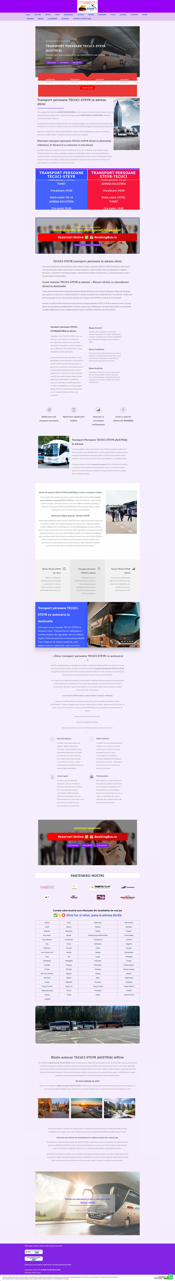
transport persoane (98, 464)
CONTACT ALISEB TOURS (82, 18)
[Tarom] (127, 887)
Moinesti (97, 961)
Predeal (98, 969)
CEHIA (57, 14)
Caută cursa (87, 88)
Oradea (47, 965)
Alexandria (129, 922)
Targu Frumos (47, 986)
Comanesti (69, 939)
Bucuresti (47, 935)
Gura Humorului (47, 952)
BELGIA (48, 14)
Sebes (69, 978)
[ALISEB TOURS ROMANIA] (127, 897)
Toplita (129, 990)
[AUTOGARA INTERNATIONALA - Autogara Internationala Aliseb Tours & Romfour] (87, 6)
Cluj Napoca (47, 939)
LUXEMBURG (52, 18)
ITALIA (113, 14)
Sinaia (47, 982)
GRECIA (41, 18)
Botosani (68, 931)
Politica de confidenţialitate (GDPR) (57, 1264)
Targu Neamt (129, 986)
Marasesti (47, 961)
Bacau (69, 927)
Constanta (98, 939)
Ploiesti (69, 969)
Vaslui (98, 995)
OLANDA (123, 14)
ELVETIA (81, 14)
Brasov (129, 931)
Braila (98, 931)
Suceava (98, 982)
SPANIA (145, 14)
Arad (47, 927)
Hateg (97, 952)
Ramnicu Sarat (129, 969)
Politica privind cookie (33, 1264)
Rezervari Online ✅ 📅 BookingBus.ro (87, 237)
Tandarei (129, 982)
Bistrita (47, 931)
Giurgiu (129, 948)
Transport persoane (52, 608)
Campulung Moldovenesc (98, 935)
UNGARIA (30, 18)
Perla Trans (36, 1272)
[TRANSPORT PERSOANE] (47, 897)
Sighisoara (129, 978)
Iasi (69, 956)
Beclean (129, 927)
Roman (129, 973)
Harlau (68, 952)
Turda (69, 995)
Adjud (47, 922)
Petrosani (98, 965)
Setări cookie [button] (158, 1278)
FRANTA (91, 14)
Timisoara (98, 990)
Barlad (97, 927)
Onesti (129, 961)
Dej (47, 944)
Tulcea (47, 995)
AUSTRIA (37, 14)
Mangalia (129, 956)
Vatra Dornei (129, 995)
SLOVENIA (134, 14)
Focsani (69, 948)
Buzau (68, 935)
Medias (47, 999)
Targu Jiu (68, 986)
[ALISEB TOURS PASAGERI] (100, 897)
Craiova (129, 939)
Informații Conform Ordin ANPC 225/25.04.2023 (43, 1246)
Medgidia (69, 961)
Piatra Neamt (129, 965)
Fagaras (129, 944)
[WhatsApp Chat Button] (170, 1276)
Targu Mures (98, 986)
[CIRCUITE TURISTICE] (101, 887)
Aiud (69, 922)
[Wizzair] (47, 887)
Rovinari (47, 978)
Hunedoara (129, 952)
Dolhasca (97, 944)
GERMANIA (102, 14)
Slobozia (69, 982)
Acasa (28, 14)
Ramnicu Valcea (47, 973)
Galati (98, 948)
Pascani (69, 965)
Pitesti (47, 969)
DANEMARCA (68, 14)
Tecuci (68, 990)
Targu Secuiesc (47, 990)
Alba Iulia (97, 922)
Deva (69, 944)
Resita (97, 973)
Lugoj (98, 956)
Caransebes (128, 935)
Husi (47, 956)
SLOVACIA (65, 18)
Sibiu (98, 978)
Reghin (69, 973)
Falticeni (47, 948)
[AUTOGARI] (74, 897)
